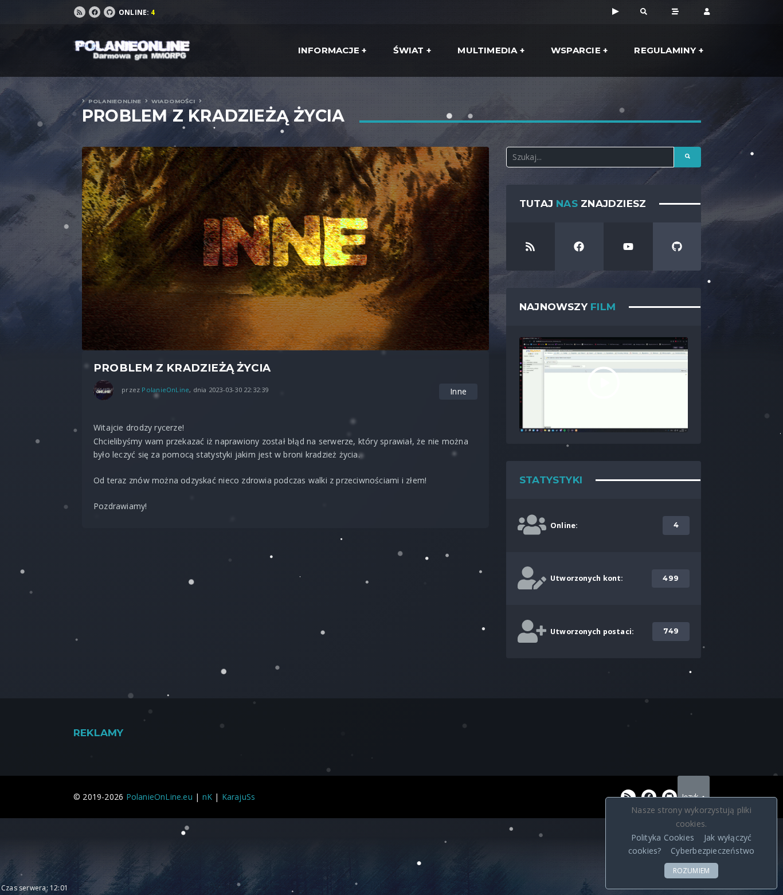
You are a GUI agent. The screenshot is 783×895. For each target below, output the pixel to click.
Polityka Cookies (662, 837)
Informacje (328, 50)
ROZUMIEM (691, 871)
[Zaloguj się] (707, 10)
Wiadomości (173, 101)
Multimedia (487, 50)
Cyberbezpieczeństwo (712, 850)
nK (207, 796)
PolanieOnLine (115, 101)
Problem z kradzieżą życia (213, 116)
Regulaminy (665, 50)
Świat (408, 50)
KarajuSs (239, 796)
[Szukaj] (643, 10)
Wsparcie (576, 50)
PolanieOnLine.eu (159, 796)
